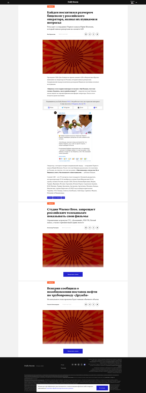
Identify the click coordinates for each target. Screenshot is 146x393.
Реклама (63, 368)
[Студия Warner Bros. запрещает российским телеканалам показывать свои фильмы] (85, 227)
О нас (62, 364)
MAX (69, 101)
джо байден (57, 197)
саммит (50, 197)
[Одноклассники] (82, 364)
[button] (8, 3)
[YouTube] (75, 364)
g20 (63, 197)
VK (84, 104)
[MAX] (85, 364)
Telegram (75, 104)
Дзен (80, 104)
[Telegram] (72, 364)
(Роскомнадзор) (93, 361)
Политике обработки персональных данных (59, 388)
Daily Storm (73, 2)
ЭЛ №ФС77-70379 (110, 361)
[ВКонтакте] (78, 364)
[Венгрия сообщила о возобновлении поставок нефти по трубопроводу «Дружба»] (85, 304)
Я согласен (102, 388)
